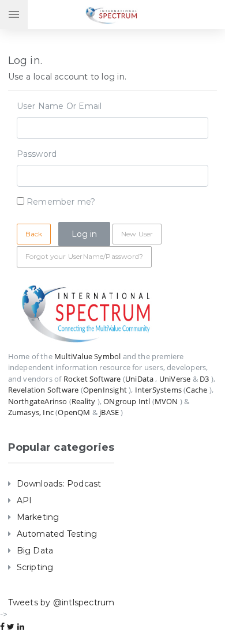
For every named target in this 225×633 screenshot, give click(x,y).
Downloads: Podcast (59, 483)
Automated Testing (57, 534)
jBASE (109, 412)
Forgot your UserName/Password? (84, 256)
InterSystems (158, 390)
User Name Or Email (59, 106)
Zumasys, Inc (31, 412)
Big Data (35, 550)
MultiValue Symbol (87, 356)
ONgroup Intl (126, 401)
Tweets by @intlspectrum (61, 602)
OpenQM (74, 412)
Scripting (35, 567)
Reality (83, 401)
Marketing (38, 517)
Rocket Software (92, 379)
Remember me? (61, 202)
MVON (166, 401)
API (24, 500)
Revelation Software (43, 390)
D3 (204, 379)
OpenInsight (105, 390)
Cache (196, 390)
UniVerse (175, 379)
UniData (139, 379)
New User (137, 233)
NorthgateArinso (38, 401)
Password (37, 154)
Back (34, 233)
